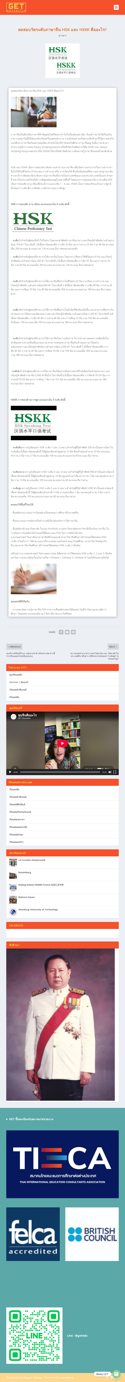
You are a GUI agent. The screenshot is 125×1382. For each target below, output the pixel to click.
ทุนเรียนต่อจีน (15, 674)
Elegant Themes (33, 1377)
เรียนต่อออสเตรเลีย (18, 827)
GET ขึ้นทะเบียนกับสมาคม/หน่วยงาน (31, 1119)
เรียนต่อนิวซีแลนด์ (18, 689)
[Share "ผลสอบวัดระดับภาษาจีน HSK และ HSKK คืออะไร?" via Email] (67, 632)
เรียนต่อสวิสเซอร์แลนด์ (20, 811)
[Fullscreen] (114, 772)
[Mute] (109, 772)
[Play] (10, 772)
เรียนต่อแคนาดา (17, 819)
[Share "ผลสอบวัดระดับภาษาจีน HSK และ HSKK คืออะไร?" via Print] (73, 632)
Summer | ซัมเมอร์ (18, 682)
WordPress (68, 1377)
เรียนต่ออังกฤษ (16, 834)
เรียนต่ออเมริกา (16, 842)
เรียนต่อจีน (14, 697)
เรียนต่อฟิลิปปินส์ (17, 804)
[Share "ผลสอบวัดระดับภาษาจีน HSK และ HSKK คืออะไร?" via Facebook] (61, 632)
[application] (62, 743)
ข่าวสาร (62, 35)
